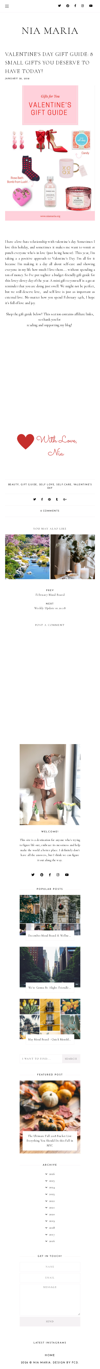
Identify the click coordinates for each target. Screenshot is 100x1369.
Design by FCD (65, 1362)
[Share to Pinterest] (49, 499)
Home (50, 1355)
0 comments (50, 511)
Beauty (13, 485)
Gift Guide (29, 485)
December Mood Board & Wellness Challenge (51, 935)
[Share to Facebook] (42, 499)
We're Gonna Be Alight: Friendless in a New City (51, 987)
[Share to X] (34, 499)
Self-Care (64, 485)
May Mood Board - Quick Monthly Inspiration (51, 1039)
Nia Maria (50, 31)
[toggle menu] (7, 6)
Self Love (47, 485)
